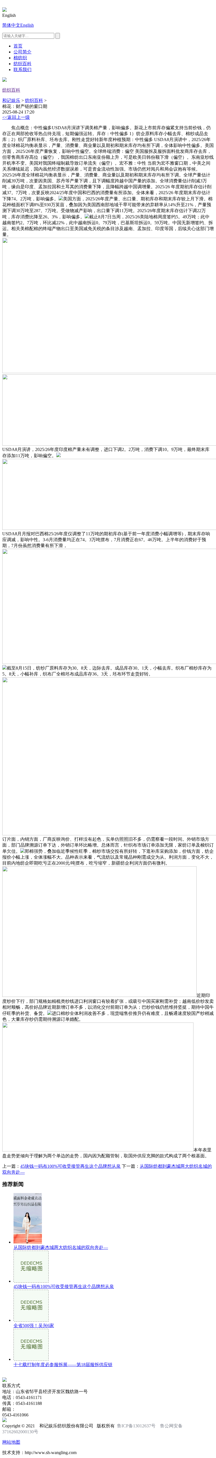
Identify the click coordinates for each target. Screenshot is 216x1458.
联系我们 (23, 69)
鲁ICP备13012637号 (136, 1425)
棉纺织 (20, 57)
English (27, 25)
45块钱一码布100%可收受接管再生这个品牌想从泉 (70, 1166)
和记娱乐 (11, 100)
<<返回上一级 (16, 117)
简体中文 (11, 25)
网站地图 (11, 1442)
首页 (18, 46)
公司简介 (23, 51)
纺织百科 (23, 63)
